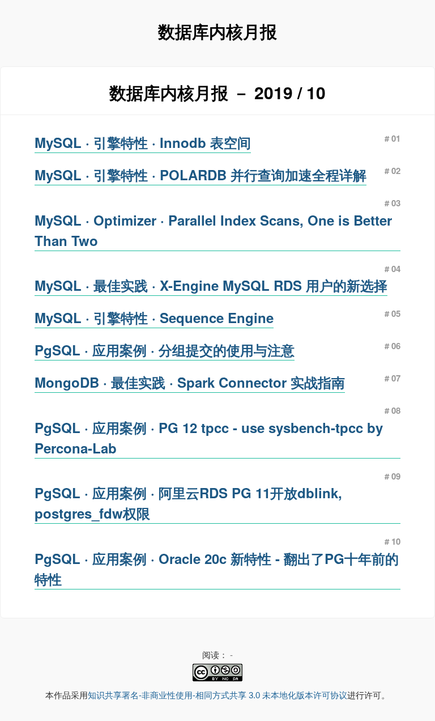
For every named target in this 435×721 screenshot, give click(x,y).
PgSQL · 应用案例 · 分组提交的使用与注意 (165, 349)
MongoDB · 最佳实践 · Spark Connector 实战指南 (190, 382)
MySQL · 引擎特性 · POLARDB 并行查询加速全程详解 (200, 174)
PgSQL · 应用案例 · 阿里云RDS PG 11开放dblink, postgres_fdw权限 (188, 503)
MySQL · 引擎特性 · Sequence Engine (154, 317)
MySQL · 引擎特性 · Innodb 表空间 (143, 142)
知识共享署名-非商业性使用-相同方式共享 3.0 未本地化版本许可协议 (217, 695)
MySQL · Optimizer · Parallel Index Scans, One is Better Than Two (213, 230)
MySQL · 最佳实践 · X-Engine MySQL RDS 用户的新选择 (211, 285)
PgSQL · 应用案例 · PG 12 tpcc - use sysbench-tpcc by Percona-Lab (209, 437)
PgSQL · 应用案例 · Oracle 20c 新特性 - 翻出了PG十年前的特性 (217, 568)
